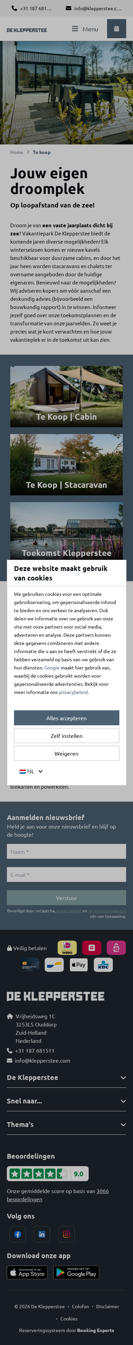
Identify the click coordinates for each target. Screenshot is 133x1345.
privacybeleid (73, 692)
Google (52, 667)
